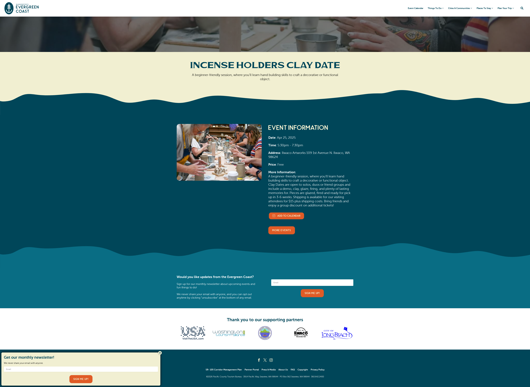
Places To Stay (484, 8)
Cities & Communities (459, 8)
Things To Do (435, 8)
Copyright (303, 369)
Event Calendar (415, 8)
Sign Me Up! (312, 293)
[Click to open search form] (522, 8)
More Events (281, 230)
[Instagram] (271, 360)
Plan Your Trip (505, 8)
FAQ (293, 369)
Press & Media (269, 369)
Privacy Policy (317, 369)
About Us (283, 369)
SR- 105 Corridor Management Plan (224, 369)
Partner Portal (252, 369)
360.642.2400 (317, 377)
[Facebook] (259, 360)
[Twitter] (265, 360)
